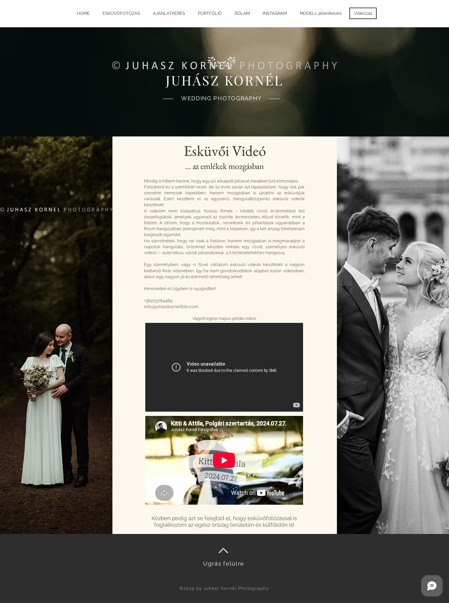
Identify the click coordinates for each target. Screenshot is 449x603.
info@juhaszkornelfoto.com (171, 306)
